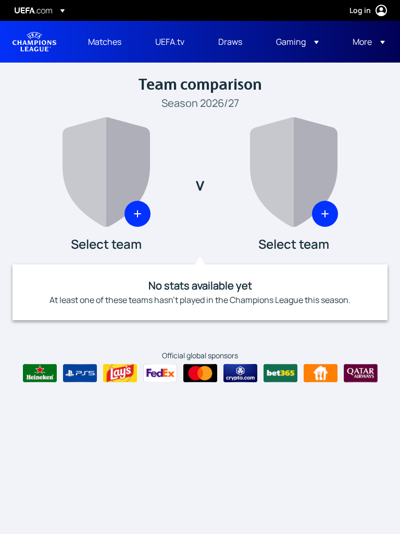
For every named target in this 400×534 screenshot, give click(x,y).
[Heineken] (40, 373)
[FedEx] (160, 373)
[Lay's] (120, 373)
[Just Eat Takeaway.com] (321, 373)
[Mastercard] (200, 373)
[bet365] (280, 373)
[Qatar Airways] (361, 373)
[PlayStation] (80, 373)
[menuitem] (108, 42)
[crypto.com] (240, 373)
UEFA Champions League (34, 42)
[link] (104, 42)
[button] (297, 42)
